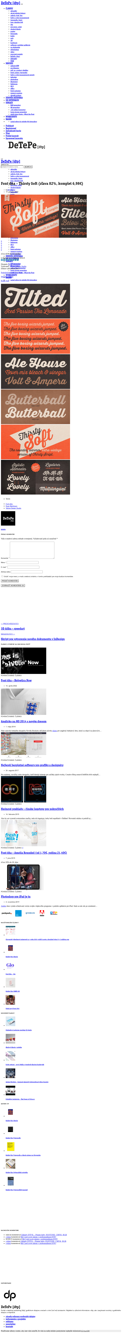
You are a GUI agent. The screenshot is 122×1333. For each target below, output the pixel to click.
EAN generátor (15, 105)
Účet (8, 133)
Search (28, 167)
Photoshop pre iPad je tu (15, 896)
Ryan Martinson (14, 264)
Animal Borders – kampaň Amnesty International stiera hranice (27, 1082)
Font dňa (9, 504)
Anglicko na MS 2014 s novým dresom (23, 721)
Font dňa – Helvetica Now (16, 680)
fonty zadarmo (15, 91)
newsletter (10, 1324)
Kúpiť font (5, 281)
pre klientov (14, 68)
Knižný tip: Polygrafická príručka (17, 1172)
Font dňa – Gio (10, 974)
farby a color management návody (22, 75)
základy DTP (14, 66)
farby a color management (19, 18)
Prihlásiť (10, 126)
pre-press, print (16, 27)
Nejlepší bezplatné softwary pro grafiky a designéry (32, 765)
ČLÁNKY (9, 9)
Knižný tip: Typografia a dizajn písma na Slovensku (23, 1155)
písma (54, 731)
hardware (13, 43)
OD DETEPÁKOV (12, 100)
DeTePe (10, 190)
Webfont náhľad (7, 277)
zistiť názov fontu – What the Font (22, 114)
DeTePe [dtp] (10, 3)
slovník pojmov (15, 95)
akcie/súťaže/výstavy (17, 13)
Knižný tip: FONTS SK (13, 991)
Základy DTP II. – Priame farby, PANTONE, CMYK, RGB (44, 1235)
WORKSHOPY (11, 117)
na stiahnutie (15, 47)
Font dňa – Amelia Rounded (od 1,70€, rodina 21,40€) (34, 853)
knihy (12, 36)
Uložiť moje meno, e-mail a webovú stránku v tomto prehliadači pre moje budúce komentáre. (38, 576)
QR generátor (15, 107)
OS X (12, 86)
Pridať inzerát (12, 136)
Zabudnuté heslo (13, 131)
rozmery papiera (16, 93)
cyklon (8, 1237)
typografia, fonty (16, 20)
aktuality (13, 11)
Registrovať (11, 128)
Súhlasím (85, 1331)
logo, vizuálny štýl (16, 22)
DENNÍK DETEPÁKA (14, 98)
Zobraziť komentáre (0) (13, 585)
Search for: (5, 164)
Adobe (3, 906)
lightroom (14, 84)
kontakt (9, 1327)
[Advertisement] (61, 606)
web (11, 38)
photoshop (14, 79)
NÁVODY (9, 63)
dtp (11, 25)
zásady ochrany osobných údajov (20, 1317)
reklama (9, 1322)
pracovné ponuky (16, 54)
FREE (12, 61)
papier (12, 31)
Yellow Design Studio (18, 266)
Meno (3, 562)
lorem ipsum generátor (18, 112)
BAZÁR (9, 119)
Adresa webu (5, 572)
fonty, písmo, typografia (18, 73)
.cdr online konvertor (17, 110)
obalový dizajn (15, 29)
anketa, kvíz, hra (16, 15)
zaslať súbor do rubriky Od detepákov (23, 121)
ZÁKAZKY (13, 59)
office (12, 88)
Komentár (5, 558)
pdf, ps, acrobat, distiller (19, 70)
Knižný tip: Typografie (13, 1138)
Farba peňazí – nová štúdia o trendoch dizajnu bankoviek (25, 1064)
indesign (13, 77)
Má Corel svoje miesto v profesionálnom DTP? (38, 1237)
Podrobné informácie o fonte (11, 273)
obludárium (14, 50)
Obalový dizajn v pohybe (14, 1047)
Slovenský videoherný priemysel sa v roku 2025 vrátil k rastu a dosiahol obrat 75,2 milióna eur (37, 939)
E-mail (4, 567)
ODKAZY (9, 103)
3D (11, 40)
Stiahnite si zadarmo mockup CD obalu (19, 1030)
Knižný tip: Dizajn (12, 957)
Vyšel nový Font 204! (13, 1008)
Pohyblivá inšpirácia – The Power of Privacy (20, 1099)
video (12, 52)
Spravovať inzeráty (14, 138)
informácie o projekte (16, 1319)
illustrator (14, 82)
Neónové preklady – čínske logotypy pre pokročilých (32, 809)
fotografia (14, 34)
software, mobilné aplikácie (20, 45)
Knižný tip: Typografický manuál (17, 1190)
